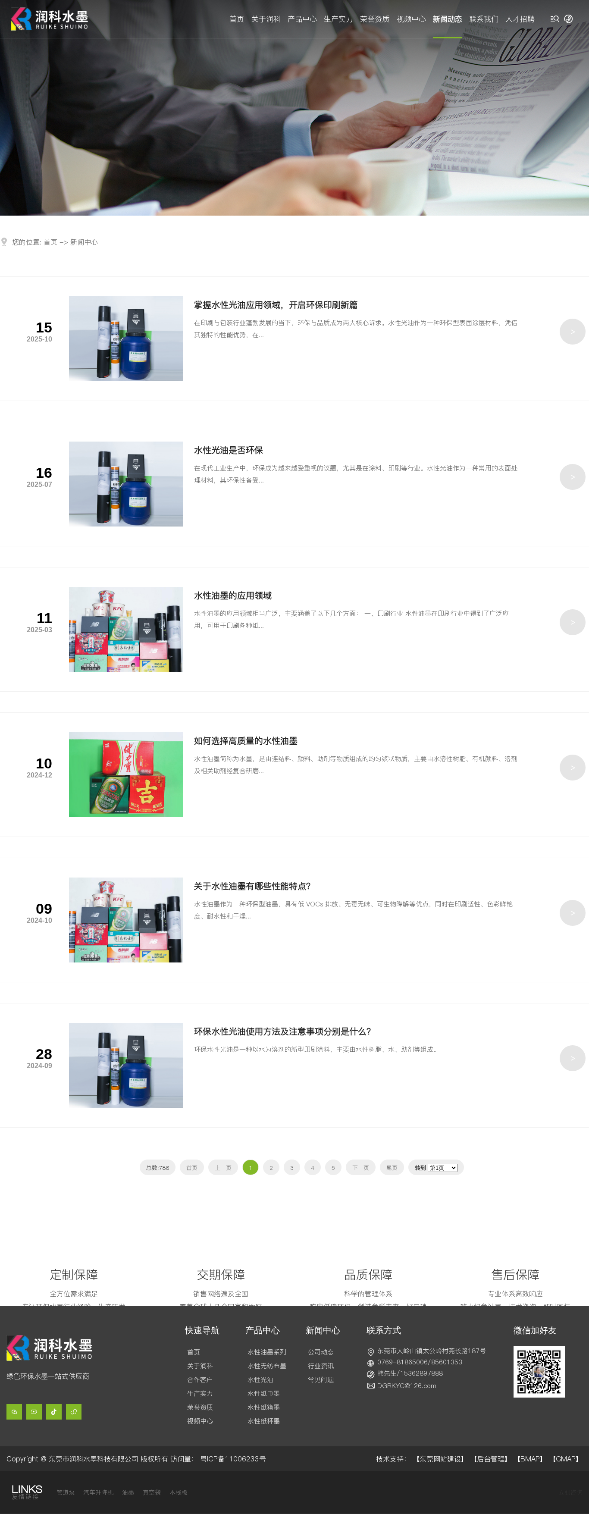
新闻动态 (447, 19)
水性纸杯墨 (264, 1421)
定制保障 (74, 1275)
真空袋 (152, 1492)
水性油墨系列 (267, 1352)
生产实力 (338, 19)
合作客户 (200, 1379)
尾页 (392, 1168)
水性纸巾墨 (264, 1393)
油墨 (128, 1492)
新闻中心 (84, 242)
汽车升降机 (98, 1492)
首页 (236, 19)
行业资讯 (321, 1365)
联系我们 (483, 19)
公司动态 (321, 1352)
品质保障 (368, 1275)
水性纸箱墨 (264, 1407)
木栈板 (178, 1492)
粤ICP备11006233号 (233, 1459)
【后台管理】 (490, 1459)
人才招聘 (520, 19)
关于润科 (266, 19)
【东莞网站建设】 (440, 1459)
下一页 (360, 1168)
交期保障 (221, 1275)
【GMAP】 (566, 1459)
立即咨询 (570, 1492)
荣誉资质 (374, 19)
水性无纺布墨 (267, 1365)
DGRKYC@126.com (406, 1385)
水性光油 (260, 1379)
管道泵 (65, 1492)
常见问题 (321, 1379)
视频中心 (411, 19)
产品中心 (302, 19)
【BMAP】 (530, 1459)
